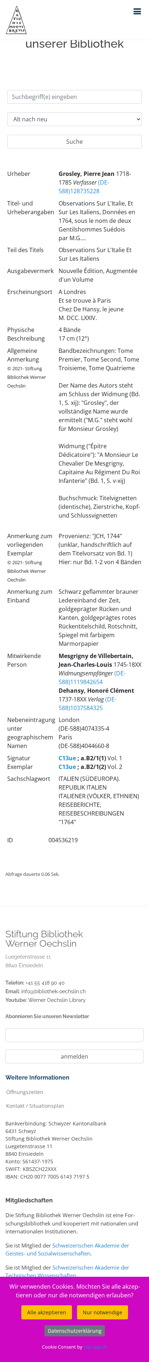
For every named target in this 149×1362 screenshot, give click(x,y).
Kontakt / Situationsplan (35, 1105)
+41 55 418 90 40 (45, 983)
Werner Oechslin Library (57, 1000)
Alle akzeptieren (46, 1312)
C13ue (67, 758)
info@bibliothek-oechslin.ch (53, 991)
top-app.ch (95, 1347)
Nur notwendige (102, 1312)
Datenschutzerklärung (75, 1330)
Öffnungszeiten (24, 1092)
